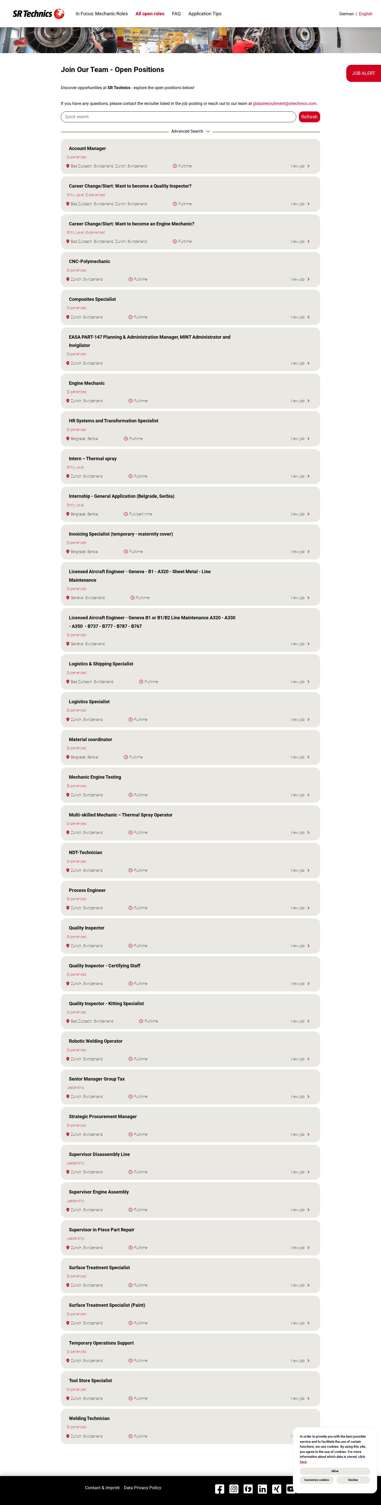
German (346, 13)
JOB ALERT (363, 73)
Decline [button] (353, 1480)
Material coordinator (90, 739)
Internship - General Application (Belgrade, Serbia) (121, 496)
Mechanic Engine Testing (95, 777)
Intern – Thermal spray (93, 458)
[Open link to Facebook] (219, 1489)
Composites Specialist (92, 299)
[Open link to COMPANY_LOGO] (38, 13)
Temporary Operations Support (101, 1343)
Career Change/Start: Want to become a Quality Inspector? (130, 186)
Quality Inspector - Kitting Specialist (106, 1003)
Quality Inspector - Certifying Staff (104, 965)
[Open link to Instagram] (234, 1489)
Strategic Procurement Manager (103, 1116)
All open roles (150, 13)
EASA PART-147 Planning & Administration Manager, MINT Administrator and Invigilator (149, 341)
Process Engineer (87, 890)
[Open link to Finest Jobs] (248, 1489)
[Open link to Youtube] (291, 1489)
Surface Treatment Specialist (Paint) (107, 1305)
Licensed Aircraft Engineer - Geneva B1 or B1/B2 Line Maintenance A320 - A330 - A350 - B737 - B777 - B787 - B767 (152, 622)
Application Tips (204, 13)
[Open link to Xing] (277, 1489)
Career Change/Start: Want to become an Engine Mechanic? (131, 223)
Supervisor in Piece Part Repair (102, 1229)
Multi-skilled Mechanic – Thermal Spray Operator (121, 815)
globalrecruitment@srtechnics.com (284, 103)
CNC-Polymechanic (89, 261)
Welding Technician (89, 1418)
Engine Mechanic (87, 383)
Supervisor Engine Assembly (99, 1192)
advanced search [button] (187, 131)
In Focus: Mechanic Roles (102, 13)
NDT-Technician (85, 852)
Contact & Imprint (102, 1487)
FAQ (176, 13)
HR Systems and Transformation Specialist (113, 420)
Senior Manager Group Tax (97, 1079)
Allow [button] (334, 1471)
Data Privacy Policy (142, 1487)
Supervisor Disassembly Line (99, 1154)
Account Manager (87, 148)
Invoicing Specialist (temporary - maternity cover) (121, 534)
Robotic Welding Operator (96, 1041)
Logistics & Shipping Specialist (101, 663)
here (303, 1462)
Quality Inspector (86, 928)
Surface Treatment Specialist (99, 1267)
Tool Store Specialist (90, 1380)
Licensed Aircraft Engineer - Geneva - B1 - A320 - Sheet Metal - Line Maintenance (140, 576)
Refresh (309, 116)
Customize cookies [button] (316, 1480)
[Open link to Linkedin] (262, 1489)
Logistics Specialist (89, 701)
